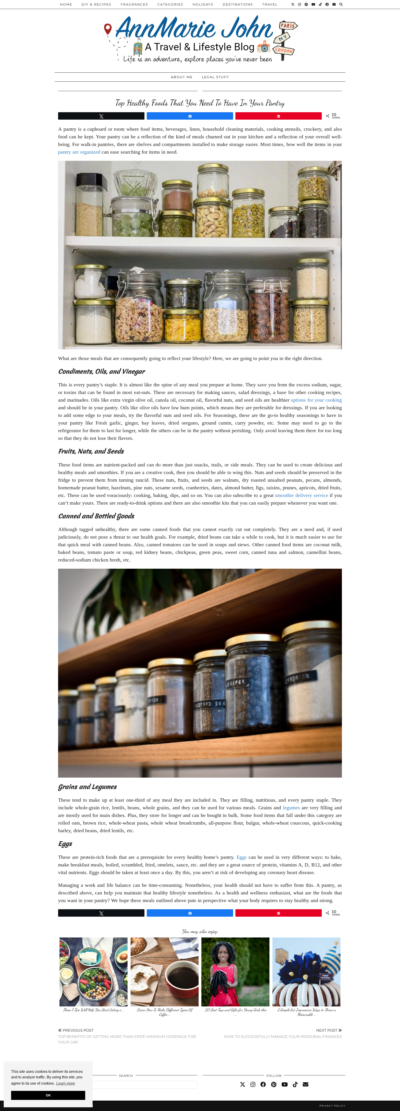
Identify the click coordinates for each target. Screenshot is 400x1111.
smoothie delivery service (301, 495)
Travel (270, 4)
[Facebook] (327, 4)
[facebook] (263, 1085)
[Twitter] (293, 4)
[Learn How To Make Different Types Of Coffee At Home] (165, 971)
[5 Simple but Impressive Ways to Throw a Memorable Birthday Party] (306, 971)
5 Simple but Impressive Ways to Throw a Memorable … (306, 1012)
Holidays (203, 4)
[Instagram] (299, 4)
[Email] (334, 4)
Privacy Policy (332, 1105)
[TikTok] (320, 4)
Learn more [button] (65, 1083)
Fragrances (134, 4)
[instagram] (252, 1085)
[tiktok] (295, 1085)
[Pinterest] (306, 4)
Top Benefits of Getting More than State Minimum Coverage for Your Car (127, 1036)
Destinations (238, 4)
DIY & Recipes (96, 4)
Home (66, 4)
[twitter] (242, 1085)
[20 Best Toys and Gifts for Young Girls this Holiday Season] (235, 971)
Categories (170, 4)
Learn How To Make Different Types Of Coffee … (164, 1012)
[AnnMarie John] (200, 35)
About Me (182, 77)
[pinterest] (273, 1085)
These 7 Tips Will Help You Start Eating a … (93, 1009)
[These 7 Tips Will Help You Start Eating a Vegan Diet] (93, 971)
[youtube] (284, 1085)
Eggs (242, 857)
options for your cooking (316, 400)
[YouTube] (314, 4)
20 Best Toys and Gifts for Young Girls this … (235, 1012)
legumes (291, 807)
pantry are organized (79, 152)
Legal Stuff (215, 77)
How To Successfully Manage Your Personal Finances (283, 1033)
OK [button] (48, 1095)
